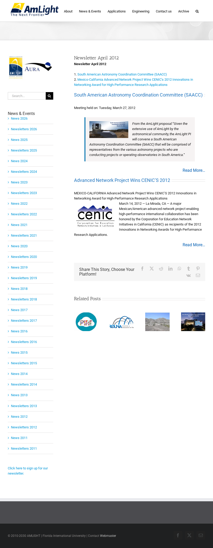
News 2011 (19, 438)
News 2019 (19, 267)
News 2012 (19, 417)
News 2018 (19, 289)
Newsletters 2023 (24, 193)
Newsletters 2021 (24, 235)
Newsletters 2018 (24, 299)
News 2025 (19, 140)
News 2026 (19, 118)
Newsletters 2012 (24, 427)
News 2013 (19, 395)
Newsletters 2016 (24, 342)
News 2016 (19, 331)
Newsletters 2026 (24, 129)
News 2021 (19, 225)
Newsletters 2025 (24, 150)
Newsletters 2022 (24, 214)
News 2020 (19, 246)
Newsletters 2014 (24, 384)
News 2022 (19, 204)
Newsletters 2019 (24, 278)
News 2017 (19, 310)
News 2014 (19, 374)
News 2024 (19, 161)
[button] (197, 11)
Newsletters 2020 (24, 257)
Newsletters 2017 (24, 321)
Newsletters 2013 (24, 406)
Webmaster (108, 536)
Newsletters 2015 (24, 363)
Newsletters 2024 (24, 172)
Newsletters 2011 (24, 448)
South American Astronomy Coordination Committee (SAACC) (122, 74)
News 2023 (19, 182)
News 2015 (19, 352)
